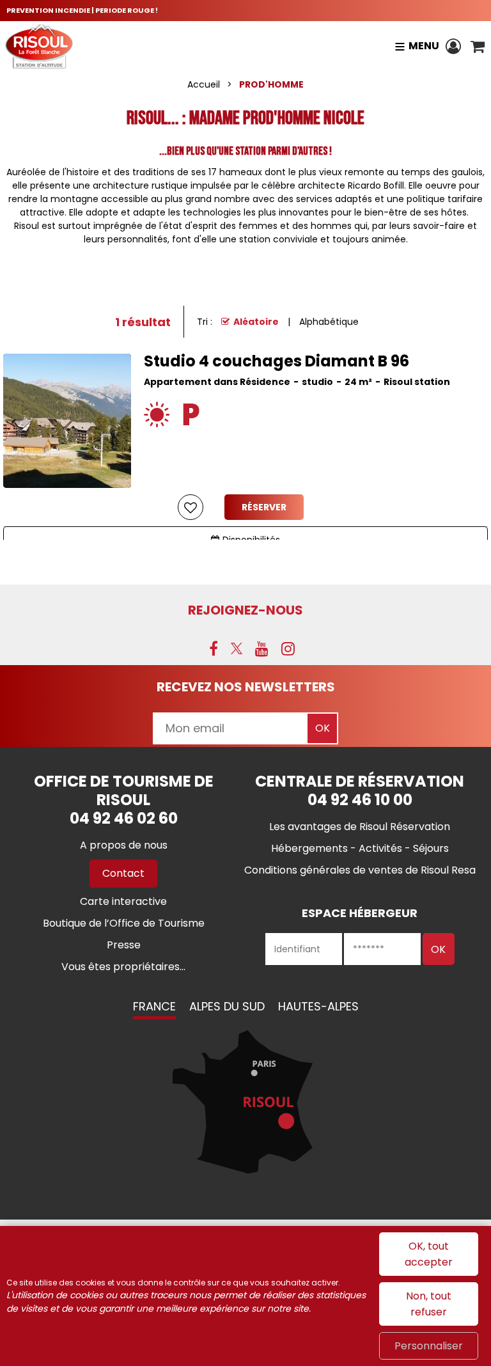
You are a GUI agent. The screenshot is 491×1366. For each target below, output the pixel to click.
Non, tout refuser (428, 1304)
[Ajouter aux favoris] (190, 507)
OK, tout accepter (429, 1254)
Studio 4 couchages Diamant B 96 (276, 361)
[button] (478, 46)
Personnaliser (428, 1346)
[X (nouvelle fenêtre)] (236, 648)
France (154, 1006)
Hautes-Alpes (318, 1006)
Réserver (264, 507)
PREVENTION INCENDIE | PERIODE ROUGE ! (82, 10)
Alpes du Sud (227, 1006)
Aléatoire (256, 321)
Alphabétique (329, 321)
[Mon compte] (455, 46)
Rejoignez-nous (245, 610)
